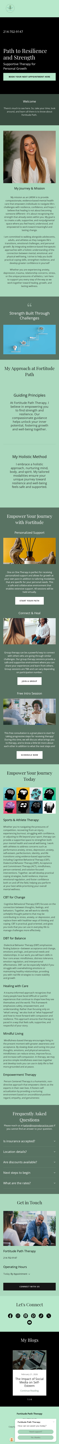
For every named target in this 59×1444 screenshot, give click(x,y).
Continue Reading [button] (29, 1390)
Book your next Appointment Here (29, 76)
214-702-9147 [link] (13, 31)
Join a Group (29, 681)
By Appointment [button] (19, 1273)
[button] (29, 1274)
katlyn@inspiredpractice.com (38, 1125)
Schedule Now (29, 755)
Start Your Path (29, 600)
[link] (9, 8)
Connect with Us (29, 1286)
